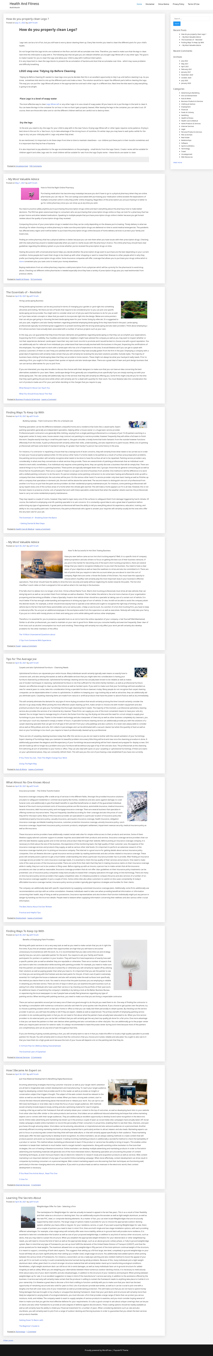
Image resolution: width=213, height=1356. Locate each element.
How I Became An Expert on (23, 1070)
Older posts (8, 1340)
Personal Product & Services (191, 132)
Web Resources (187, 157)
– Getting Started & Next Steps (32, 523)
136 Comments (35, 166)
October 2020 (186, 78)
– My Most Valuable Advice (22, 179)
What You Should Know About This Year (35, 394)
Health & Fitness (22, 279)
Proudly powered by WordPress (98, 1350)
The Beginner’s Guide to (29, 1326)
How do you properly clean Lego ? (27, 19)
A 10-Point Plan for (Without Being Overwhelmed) (40, 1046)
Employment (21, 918)
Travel (18, 646)
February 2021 (186, 69)
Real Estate (185, 137)
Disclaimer (150, 4)
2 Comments (36, 1057)
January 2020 (186, 83)
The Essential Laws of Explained (32, 1051)
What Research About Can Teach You (34, 388)
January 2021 (186, 72)
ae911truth (33, 22)
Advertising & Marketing (190, 93)
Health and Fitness (24, 3)
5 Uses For (23, 1179)
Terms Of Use (193, 4)
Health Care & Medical (25, 529)
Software (184, 143)
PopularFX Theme (120, 1350)
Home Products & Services (191, 123)
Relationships (186, 140)
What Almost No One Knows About (28, 782)
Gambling (185, 115)
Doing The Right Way (28, 763)
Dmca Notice (163, 4)
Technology (20, 1331)
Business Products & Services (28, 399)
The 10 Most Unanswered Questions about (37, 634)
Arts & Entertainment (189, 96)
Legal (183, 129)
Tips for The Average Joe (21, 659)
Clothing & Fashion (188, 104)
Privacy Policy (178, 4)
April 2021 (185, 66)
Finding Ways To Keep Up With (25, 412)
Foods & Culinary (187, 112)
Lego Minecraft (53, 104)
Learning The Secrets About (23, 1198)
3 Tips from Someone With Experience (35, 640)
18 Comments (36, 279)
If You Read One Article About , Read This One (38, 1173)
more (21, 261)
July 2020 (184, 80)
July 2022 (184, 61)
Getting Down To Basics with (31, 1320)
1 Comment (36, 1185)
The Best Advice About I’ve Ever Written (35, 906)
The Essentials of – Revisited (23, 292)
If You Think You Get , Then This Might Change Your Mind (43, 758)
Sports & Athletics (187, 146)
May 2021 (184, 64)
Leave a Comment (48, 399)
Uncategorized (22, 166)
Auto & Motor (21, 769)
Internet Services (23, 1057)
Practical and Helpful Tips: (30, 912)
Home (139, 4)
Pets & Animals (186, 135)
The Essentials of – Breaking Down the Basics (38, 517)
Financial (184, 110)
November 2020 (187, 75)
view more (177, 162)
